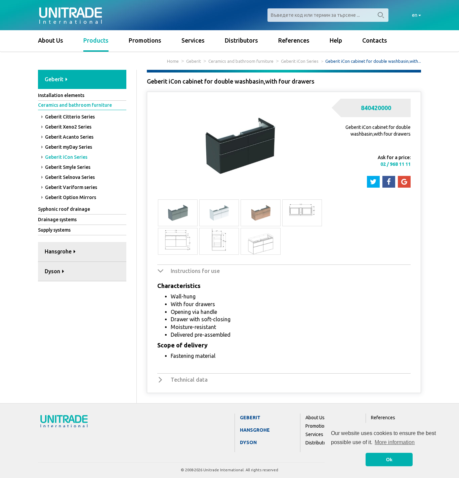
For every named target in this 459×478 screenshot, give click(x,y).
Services (193, 40)
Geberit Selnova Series (69, 177)
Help (336, 40)
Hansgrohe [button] (59, 251)
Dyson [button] (53, 271)
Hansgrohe (255, 430)
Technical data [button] (189, 380)
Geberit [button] (55, 79)
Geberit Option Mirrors (70, 197)
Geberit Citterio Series (69, 117)
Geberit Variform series (70, 187)
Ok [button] (389, 459)
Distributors (241, 40)
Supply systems (54, 230)
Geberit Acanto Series (68, 137)
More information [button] (395, 442)
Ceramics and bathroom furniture (241, 61)
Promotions (145, 40)
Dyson (248, 442)
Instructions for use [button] (195, 271)
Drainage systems (57, 219)
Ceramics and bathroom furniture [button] (75, 105)
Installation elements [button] (61, 95)
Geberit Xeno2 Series (67, 127)
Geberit (193, 61)
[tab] (82, 80)
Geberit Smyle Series (67, 167)
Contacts (374, 40)
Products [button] (96, 40)
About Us (50, 40)
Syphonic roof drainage (64, 209)
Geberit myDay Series (68, 147)
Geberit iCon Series (300, 61)
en (415, 15)
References (293, 40)
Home (173, 61)
